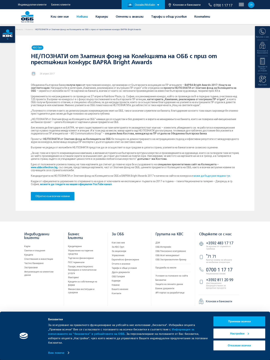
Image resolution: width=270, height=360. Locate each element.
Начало (19, 29)
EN (251, 4)
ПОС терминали (76, 262)
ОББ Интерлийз (163, 247)
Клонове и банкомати (187, 4)
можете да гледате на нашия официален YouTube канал (76, 184)
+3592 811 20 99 (219, 280)
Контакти (202, 16)
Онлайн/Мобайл (145, 4)
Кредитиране (75, 246)
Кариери (102, 16)
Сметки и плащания (34, 250)
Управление (118, 255)
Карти (27, 246)
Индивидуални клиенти (32, 4)
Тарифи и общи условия (169, 16)
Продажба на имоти (165, 267)
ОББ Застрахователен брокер (170, 259)
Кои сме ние (60, 16)
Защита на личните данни (169, 284)
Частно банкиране (34, 263)
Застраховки (31, 267)
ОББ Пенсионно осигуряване (170, 251)
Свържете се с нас (215, 234)
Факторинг (73, 277)
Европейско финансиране (125, 259)
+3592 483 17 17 (219, 243)
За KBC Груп (118, 247)
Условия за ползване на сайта (171, 276)
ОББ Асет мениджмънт (167, 255)
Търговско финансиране (81, 258)
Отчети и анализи (129, 16)
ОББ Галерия (118, 276)
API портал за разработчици (169, 292)
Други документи (121, 272)
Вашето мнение (120, 289)
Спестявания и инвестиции (38, 259)
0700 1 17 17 (223, 5)
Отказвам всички (239, 345)
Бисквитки (160, 280)
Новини (82, 16)
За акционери (119, 251)
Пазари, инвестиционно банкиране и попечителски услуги (82, 270)
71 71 (211, 256)
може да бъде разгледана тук (211, 175)
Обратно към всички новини (52, 196)
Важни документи (164, 288)
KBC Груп (37, 47)
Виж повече (56, 352)
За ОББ (118, 234)
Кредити (28, 255)
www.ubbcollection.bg (44, 167)
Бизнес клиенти (60, 4)
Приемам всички (239, 321)
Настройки (237, 333)
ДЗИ (157, 242)
